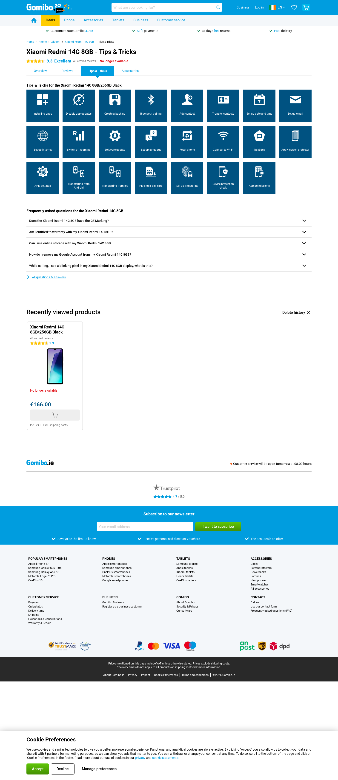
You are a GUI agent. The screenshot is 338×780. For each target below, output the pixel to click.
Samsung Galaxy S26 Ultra (45, 568)
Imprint (145, 675)
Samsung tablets (187, 563)
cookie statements (165, 758)
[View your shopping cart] (306, 7)
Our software (184, 610)
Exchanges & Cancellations (45, 619)
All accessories (260, 588)
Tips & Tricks (106, 41)
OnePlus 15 (35, 580)
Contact (258, 597)
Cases (254, 563)
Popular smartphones (47, 558)
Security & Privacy (187, 606)
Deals (50, 20)
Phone (69, 20)
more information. (209, 667)
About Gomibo (185, 602)
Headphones (258, 580)
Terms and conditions (195, 675)
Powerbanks (258, 572)
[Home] (33, 20)
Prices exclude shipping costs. (211, 663)
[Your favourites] (294, 7)
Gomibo (182, 597)
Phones (108, 558)
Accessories (93, 20)
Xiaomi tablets (185, 572)
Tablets (118, 20)
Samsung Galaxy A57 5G (43, 572)
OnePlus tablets (186, 580)
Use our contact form (264, 606)
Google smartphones (115, 580)
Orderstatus (35, 606)
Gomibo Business (113, 602)
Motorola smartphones (116, 576)
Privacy (132, 675)
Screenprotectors (261, 568)
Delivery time (36, 610)
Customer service (171, 20)
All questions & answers (49, 277)
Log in (259, 7)
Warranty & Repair (39, 623)
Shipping (33, 614)
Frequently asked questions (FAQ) (271, 610)
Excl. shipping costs (55, 425)
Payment (34, 602)
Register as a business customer (122, 606)
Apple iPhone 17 (38, 563)
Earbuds (256, 576)
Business (140, 20)
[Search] (218, 7)
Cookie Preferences (166, 675)
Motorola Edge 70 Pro (41, 576)
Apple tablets (184, 568)
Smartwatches (260, 584)
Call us (255, 602)
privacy (140, 758)
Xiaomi (55, 41)
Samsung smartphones (117, 568)
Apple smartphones (114, 563)
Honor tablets (184, 576)
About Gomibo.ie (113, 675)
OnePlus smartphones (116, 572)
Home (30, 41)
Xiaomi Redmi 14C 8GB (79, 41)
